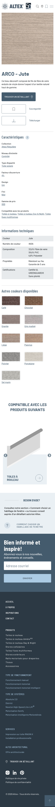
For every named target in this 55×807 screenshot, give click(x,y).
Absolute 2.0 (11, 699)
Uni (3, 185)
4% (3, 175)
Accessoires (12, 666)
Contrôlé (5, 156)
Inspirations (12, 612)
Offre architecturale (15, 752)
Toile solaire (7, 166)
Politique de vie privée (16, 778)
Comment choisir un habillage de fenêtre (30, 525)
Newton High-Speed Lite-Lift (20, 707)
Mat (3, 195)
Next (49, 455)
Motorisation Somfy (15, 711)
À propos (10, 607)
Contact (10, 618)
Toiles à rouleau (9, 214)
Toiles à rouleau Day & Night (30, 214)
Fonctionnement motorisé (18, 684)
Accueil (10, 601)
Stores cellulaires (15, 646)
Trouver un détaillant (17, 96)
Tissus (9, 662)
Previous (6, 455)
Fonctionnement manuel (17, 680)
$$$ (3, 204)
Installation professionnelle (18, 738)
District (9, 703)
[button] (26, 137)
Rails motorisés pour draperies (22, 658)
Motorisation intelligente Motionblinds (23, 714)
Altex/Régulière (9, 147)
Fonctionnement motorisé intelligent (23, 687)
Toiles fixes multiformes (19, 650)
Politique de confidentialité (18, 782)
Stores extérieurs (15, 654)
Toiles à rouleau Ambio (19, 638)
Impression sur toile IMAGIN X (19, 734)
